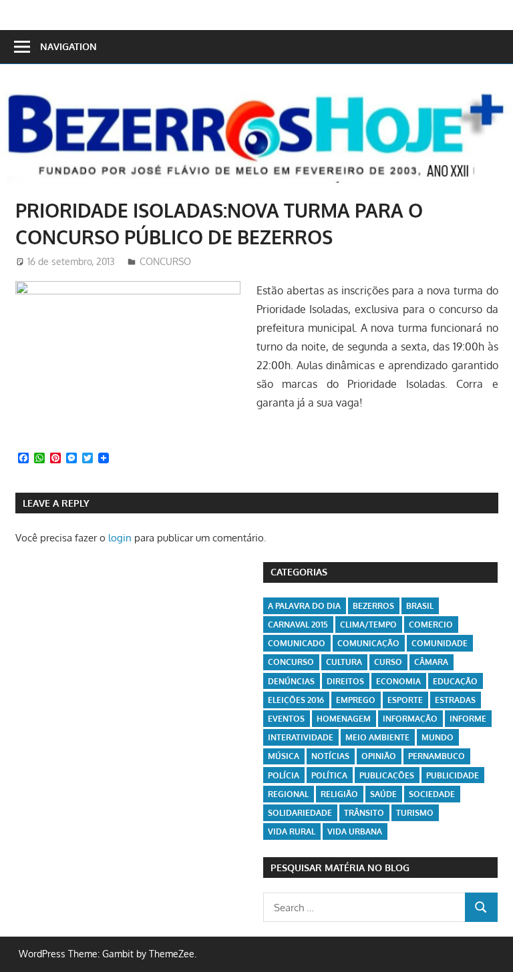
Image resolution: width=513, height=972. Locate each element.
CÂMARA (431, 662)
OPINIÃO (378, 756)
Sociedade (432, 794)
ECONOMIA (398, 681)
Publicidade (452, 775)
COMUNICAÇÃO (368, 643)
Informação (410, 719)
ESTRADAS (455, 700)
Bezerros (373, 606)
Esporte (405, 700)
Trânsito (364, 813)
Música (283, 756)
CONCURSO (165, 261)
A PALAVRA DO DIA (304, 606)
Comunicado (296, 643)
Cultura (344, 662)
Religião (339, 794)
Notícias (330, 756)
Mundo (437, 737)
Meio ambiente (377, 737)
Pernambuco (436, 756)
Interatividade (300, 737)
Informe (468, 719)
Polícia (283, 775)
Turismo (415, 813)
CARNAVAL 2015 (298, 625)
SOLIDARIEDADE (300, 813)
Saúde (383, 794)
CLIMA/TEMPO (368, 625)
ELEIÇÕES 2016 (296, 700)
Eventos (286, 719)
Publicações (386, 775)
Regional (288, 794)
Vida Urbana (354, 831)
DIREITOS (345, 681)
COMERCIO (431, 625)
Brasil (420, 606)
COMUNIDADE (439, 643)
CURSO (388, 662)
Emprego (355, 700)
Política (329, 775)
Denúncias (291, 681)
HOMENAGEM (344, 719)
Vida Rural (291, 831)
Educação (455, 681)
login (120, 537)
